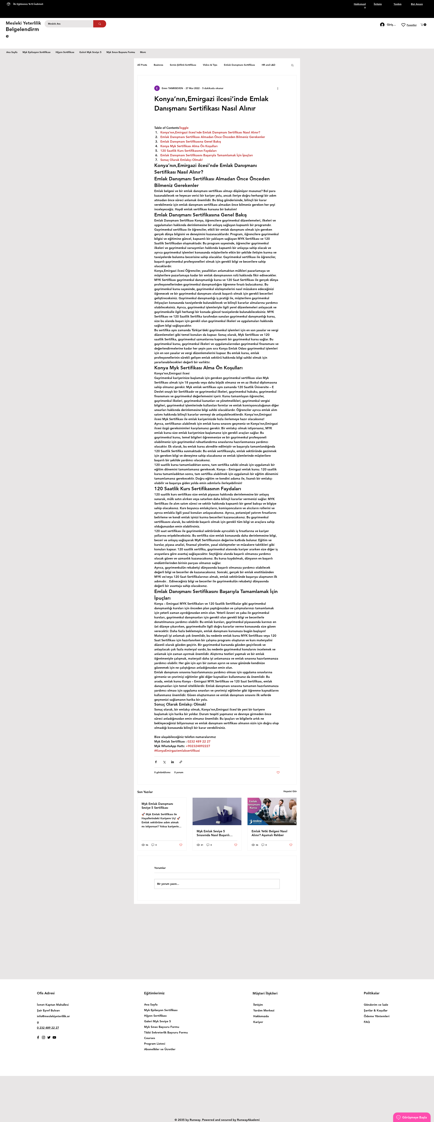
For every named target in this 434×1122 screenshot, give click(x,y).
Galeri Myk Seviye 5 (157, 1021)
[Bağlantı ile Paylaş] (180, 762)
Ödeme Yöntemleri (377, 1016)
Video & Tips (210, 64)
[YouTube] (54, 1037)
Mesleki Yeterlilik (23, 23)
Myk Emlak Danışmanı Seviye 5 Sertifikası (157, 806)
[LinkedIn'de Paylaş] (172, 762)
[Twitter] (49, 1037)
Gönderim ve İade (376, 1004)
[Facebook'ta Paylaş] (155, 762)
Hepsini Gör (290, 791)
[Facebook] (38, 1037)
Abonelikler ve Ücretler (159, 1049)
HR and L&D (268, 64)
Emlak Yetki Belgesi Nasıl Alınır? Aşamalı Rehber (269, 833)
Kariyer (258, 1022)
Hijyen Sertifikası (155, 1015)
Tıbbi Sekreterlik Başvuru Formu (162, 1032)
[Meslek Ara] (99, 23)
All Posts (142, 64)
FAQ (367, 1022)
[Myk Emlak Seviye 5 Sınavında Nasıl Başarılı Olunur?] (217, 811)
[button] (424, 24)
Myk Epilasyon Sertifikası (160, 1010)
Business (158, 64)
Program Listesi (154, 1043)
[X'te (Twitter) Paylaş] (164, 762)
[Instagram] (43, 1037)
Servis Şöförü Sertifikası (183, 64)
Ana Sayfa (150, 1004)
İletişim (258, 1004)
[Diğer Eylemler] (278, 88)
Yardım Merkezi (263, 1010)
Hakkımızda (261, 1016)
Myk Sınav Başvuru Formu (161, 1027)
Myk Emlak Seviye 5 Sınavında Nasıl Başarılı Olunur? (213, 833)
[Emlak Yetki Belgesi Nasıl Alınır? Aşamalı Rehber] (272, 811)
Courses (149, 1038)
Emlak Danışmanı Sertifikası (239, 64)
